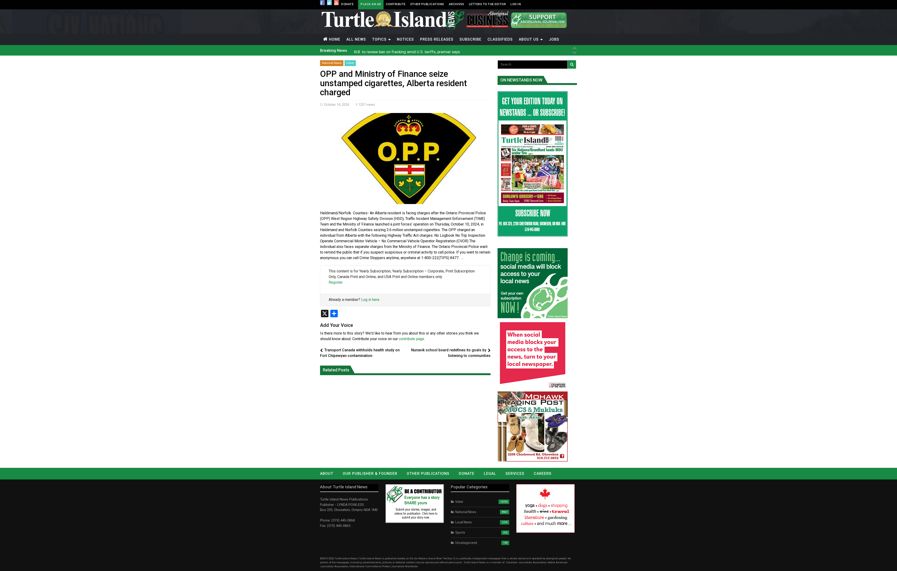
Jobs (554, 39)
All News (356, 39)
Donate (347, 4)
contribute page (411, 339)
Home (334, 39)
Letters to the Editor (487, 4)
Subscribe (470, 39)
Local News (463, 522)
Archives (456, 4)
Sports (460, 532)
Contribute (396, 4)
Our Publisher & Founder (370, 473)
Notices (405, 39)
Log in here (370, 299)
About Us (529, 39)
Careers (543, 473)
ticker (350, 63)
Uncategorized (466, 543)
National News (332, 63)
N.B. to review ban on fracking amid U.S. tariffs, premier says (407, 50)
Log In (515, 4)
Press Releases (436, 39)
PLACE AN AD (370, 4)
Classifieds (500, 39)
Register (336, 282)
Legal (490, 473)
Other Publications (427, 4)
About (326, 473)
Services (514, 473)
